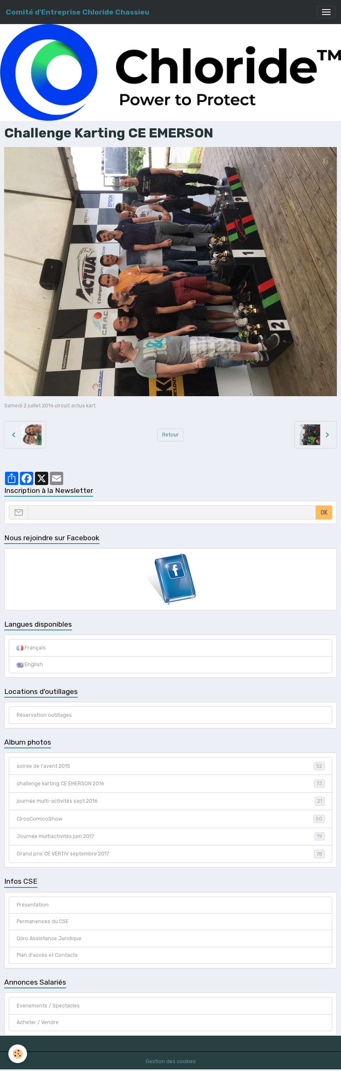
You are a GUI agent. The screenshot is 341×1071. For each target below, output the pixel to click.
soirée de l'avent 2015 (169, 766)
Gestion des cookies (171, 1061)
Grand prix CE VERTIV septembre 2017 (169, 854)
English (33, 664)
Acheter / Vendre (38, 1022)
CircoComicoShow (169, 819)
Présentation (33, 905)
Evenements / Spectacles (48, 1006)
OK (324, 512)
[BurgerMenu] (326, 12)
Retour (170, 435)
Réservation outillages (44, 715)
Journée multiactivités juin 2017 (169, 836)
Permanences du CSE (43, 921)
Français (34, 648)
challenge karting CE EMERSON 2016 (169, 784)
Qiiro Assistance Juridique (49, 938)
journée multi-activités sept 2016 (169, 801)
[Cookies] (17, 1053)
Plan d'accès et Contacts (47, 955)
